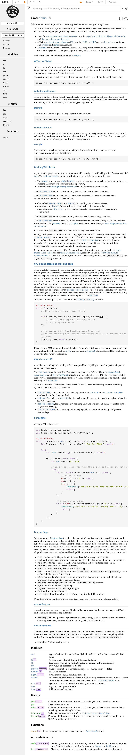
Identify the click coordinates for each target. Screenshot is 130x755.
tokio (43, 18)
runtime (6, 79)
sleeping (74, 223)
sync (5, 90)
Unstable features (42, 626)
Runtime (99, 746)
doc (4, 61)
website (77, 55)
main (33, 743)
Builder (109, 746)
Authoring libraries (43, 127)
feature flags (57, 538)
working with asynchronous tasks (61, 36)
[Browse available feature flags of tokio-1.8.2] (39, 2)
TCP (91, 392)
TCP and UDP (89, 42)
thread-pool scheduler (70, 252)
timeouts (57, 223)
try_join (6, 125)
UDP (96, 392)
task (5, 94)
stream (6, 86)
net (4, 72)
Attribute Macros (42, 737)
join (4, 110)
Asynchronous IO (43, 359)
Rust (99, 2)
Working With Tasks (44, 167)
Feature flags (41, 532)
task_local (7, 121)
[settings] (126, 8)
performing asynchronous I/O (59, 42)
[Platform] (32, 2)
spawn (5, 138)
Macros (6, 44)
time (5, 97)
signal (5, 83)
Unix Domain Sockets (113, 392)
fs (4, 64)
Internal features (42, 604)
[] (120, 18)
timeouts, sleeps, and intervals (55, 39)
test (33, 749)
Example (38, 108)
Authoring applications (44, 91)
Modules (6, 41)
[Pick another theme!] (28, 8)
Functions (7, 48)
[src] (125, 18)
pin (4, 114)
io (4, 68)
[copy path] (49, 18)
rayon (68, 350)
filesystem (108, 42)
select (5, 118)
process (6, 75)
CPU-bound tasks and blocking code (53, 263)
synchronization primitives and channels (106, 36)
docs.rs (88, 2)
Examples (39, 418)
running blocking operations (63, 186)
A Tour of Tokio (43, 61)
